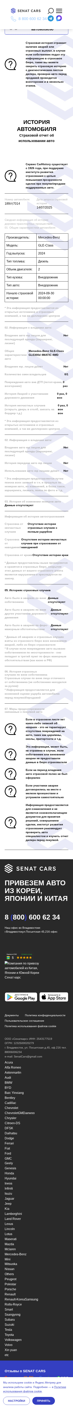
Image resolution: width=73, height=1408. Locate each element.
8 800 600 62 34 (32, 19)
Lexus (9, 1224)
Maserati (11, 1239)
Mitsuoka (11, 1264)
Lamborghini (13, 1213)
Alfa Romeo (13, 1067)
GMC (8, 1158)
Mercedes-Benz (15, 1254)
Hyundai (10, 1178)
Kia (7, 1208)
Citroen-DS (12, 1123)
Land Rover (13, 1218)
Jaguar (9, 1198)
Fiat (7, 1148)
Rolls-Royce (13, 1304)
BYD (8, 1087)
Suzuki (9, 1324)
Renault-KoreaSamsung (21, 1299)
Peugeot (10, 1279)
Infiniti (9, 1188)
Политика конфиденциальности (45, 1015)
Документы (12, 1015)
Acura (9, 1062)
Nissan (9, 1269)
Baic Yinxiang (14, 1092)
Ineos (8, 1183)
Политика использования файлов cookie (30, 1026)
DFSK (9, 1128)
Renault (10, 1294)
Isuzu (8, 1193)
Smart (9, 1309)
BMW (8, 1082)
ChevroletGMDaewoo (20, 1113)
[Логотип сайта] (27, 11)
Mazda (9, 1244)
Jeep (8, 1203)
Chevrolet (11, 1108)
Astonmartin (13, 1072)
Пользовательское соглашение (24, 1020)
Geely (9, 1163)
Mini (8, 1259)
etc (7, 1355)
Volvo (8, 1345)
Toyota (9, 1334)
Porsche (10, 1289)
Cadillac (10, 1103)
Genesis (10, 1168)
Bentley (10, 1097)
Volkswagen (13, 1339)
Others (9, 1274)
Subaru (10, 1319)
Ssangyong (12, 1314)
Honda (9, 1173)
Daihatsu (11, 1133)
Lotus (8, 1234)
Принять (43, 1400)
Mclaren (10, 1249)
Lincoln (10, 1229)
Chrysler (10, 1118)
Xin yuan (11, 1350)
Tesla (8, 1329)
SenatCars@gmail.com (28, 1056)
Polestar (10, 1284)
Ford (8, 1153)
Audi (8, 1077)
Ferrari (9, 1143)
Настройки (16, 1400)
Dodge (9, 1138)
